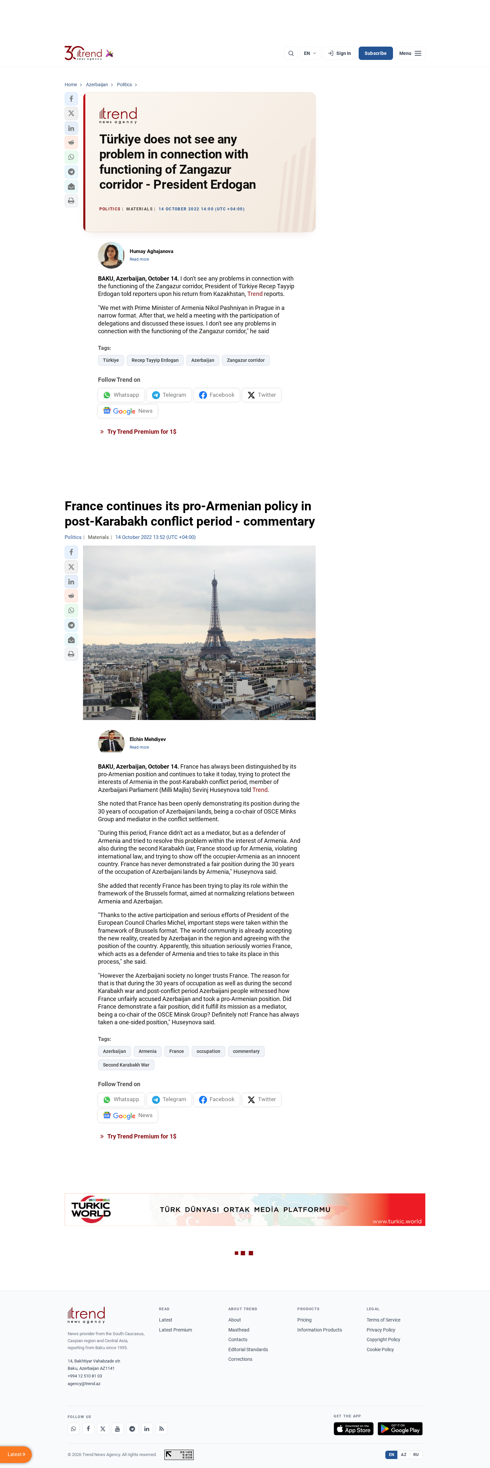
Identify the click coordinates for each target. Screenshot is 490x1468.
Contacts (237, 1339)
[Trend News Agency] (86, 1315)
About (234, 1320)
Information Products (319, 1330)
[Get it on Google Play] (400, 1428)
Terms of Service (383, 1320)
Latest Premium (175, 1330)
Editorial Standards (248, 1349)
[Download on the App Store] (354, 1428)
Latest (165, 1320)
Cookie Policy (380, 1349)
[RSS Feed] (162, 1429)
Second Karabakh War (126, 1065)
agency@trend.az (84, 1383)
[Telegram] (132, 1429)
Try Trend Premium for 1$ (141, 431)
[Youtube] (118, 1429)
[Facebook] (88, 1429)
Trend (255, 293)
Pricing (304, 1320)
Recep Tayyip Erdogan (155, 360)
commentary (246, 1051)
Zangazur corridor (246, 360)
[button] (71, 99)
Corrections (240, 1359)
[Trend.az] (89, 53)
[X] (103, 1429)
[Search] (291, 53)
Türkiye (111, 360)
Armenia (148, 1051)
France (176, 1051)
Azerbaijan (202, 360)
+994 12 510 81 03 (85, 1375)
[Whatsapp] (74, 1429)
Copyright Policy (383, 1339)
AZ (403, 1454)
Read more (139, 259)
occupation (208, 1051)
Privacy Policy (381, 1330)
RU (416, 1454)
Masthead (238, 1330)
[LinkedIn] (147, 1429)
